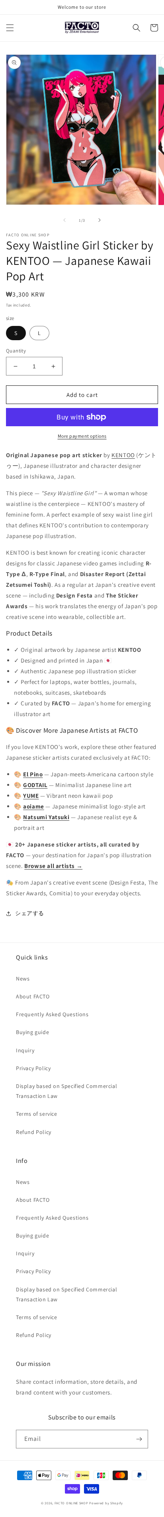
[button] (10, 27)
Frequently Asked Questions (52, 1014)
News (22, 978)
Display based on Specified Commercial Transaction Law (66, 1090)
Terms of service (36, 1113)
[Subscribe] (139, 1439)
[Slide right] (99, 220)
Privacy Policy (33, 1068)
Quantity (16, 350)
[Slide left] (64, 220)
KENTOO (123, 455)
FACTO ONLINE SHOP (71, 1503)
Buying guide (32, 1032)
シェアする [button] (29, 913)
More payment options (82, 436)
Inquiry (25, 1050)
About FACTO (33, 996)
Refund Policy (33, 1132)
